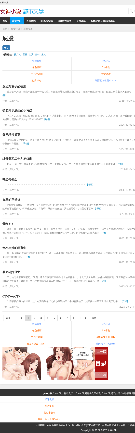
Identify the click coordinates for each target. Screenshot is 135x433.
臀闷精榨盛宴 (11, 134)
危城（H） (36, 80)
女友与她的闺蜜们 (14, 247)
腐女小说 (16, 20)
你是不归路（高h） (37, 343)
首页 (5, 20)
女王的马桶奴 (11, 199)
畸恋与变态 (9, 179)
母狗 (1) (7, 223)
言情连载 (81, 20)
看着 (25, 54)
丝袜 (37, 54)
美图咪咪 (31, 20)
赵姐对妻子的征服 (14, 86)
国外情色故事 (64, 20)
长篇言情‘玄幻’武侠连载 (103, 20)
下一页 (83, 317)
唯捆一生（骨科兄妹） (49, 419)
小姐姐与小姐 (11, 296)
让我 (31, 54)
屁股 (25, 28)
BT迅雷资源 (46, 20)
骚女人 (17, 54)
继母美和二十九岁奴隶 (17, 158)
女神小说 (47, 393)
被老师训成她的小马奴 (17, 110)
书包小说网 (37, 73)
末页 (94, 317)
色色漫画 (36, 67)
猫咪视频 (36, 60)
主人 (43, 54)
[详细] (47, 119)
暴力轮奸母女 (11, 272)
